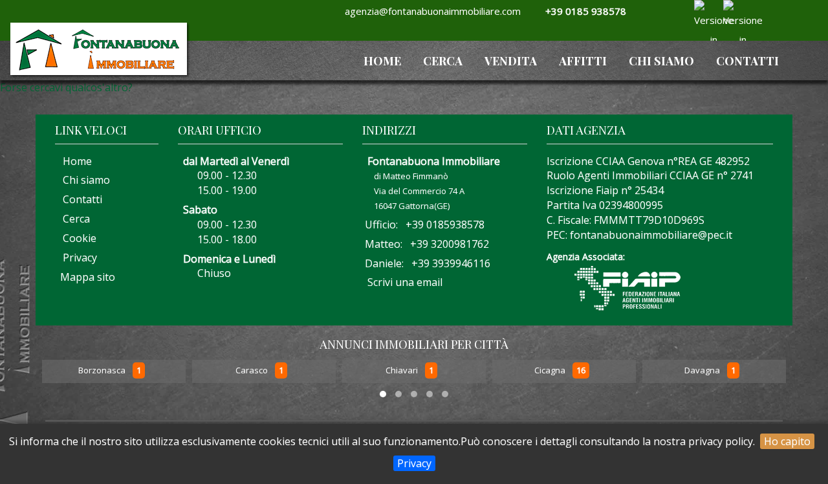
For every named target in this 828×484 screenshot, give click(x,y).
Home (73, 161)
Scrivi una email (404, 282)
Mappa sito (86, 277)
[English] (731, 9)
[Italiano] (702, 9)
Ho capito (787, 441)
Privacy (414, 463)
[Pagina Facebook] (670, 27)
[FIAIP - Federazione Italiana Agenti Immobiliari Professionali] (627, 287)
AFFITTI (583, 61)
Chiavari (403, 371)
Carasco (252, 371)
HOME (382, 61)
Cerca (443, 61)
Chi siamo (661, 61)
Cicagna (550, 371)
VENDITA (511, 61)
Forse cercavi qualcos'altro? (66, 87)
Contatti (747, 61)
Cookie (75, 238)
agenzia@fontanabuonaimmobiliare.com (430, 11)
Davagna (703, 371)
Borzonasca (102, 371)
